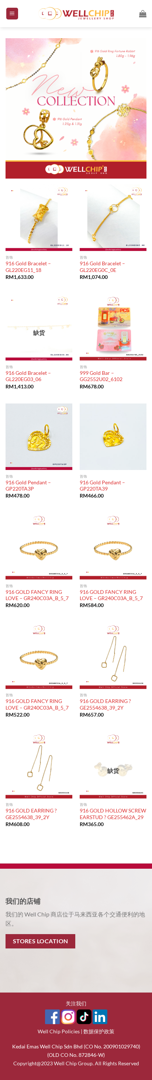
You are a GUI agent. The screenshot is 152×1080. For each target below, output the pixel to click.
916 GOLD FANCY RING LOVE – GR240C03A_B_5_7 (37, 595)
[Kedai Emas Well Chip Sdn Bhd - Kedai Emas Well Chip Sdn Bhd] (76, 13)
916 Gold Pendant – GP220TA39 (102, 486)
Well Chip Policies (59, 1031)
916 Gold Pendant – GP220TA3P (28, 486)
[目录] (12, 14)
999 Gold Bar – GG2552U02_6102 (101, 376)
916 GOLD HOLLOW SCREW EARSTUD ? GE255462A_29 (113, 814)
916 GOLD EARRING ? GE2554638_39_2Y (105, 704)
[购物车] (142, 14)
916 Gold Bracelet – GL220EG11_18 (28, 267)
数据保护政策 (98, 1031)
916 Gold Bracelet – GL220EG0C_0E (102, 267)
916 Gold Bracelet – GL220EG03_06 (28, 376)
